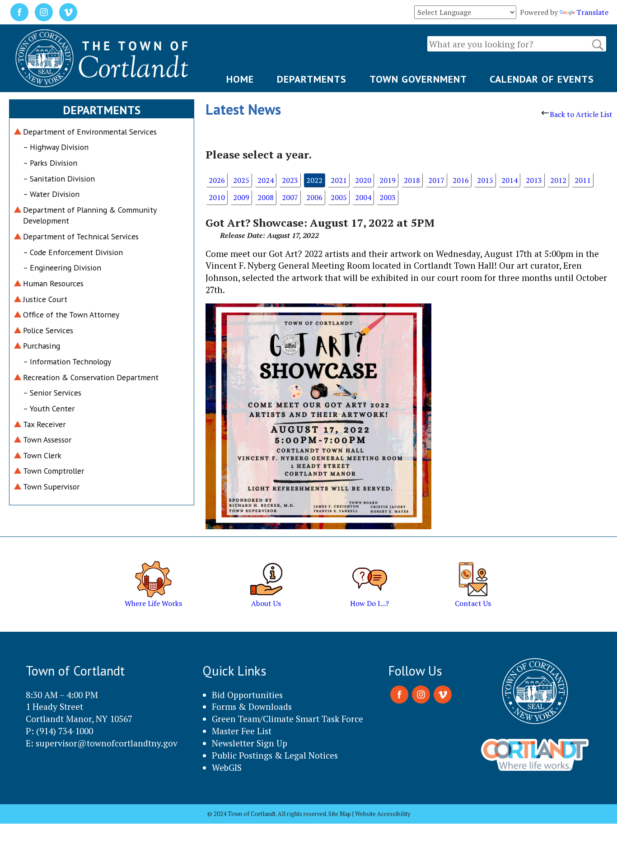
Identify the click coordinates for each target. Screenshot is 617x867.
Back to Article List (581, 114)
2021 (339, 180)
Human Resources (53, 283)
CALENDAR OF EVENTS (542, 79)
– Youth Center (49, 408)
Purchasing (41, 345)
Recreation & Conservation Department (91, 377)
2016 (461, 180)
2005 (339, 197)
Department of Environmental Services (90, 131)
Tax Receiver (44, 424)
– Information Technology (67, 361)
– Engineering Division (62, 267)
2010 (217, 197)
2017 (436, 180)
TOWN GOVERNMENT (418, 79)
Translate (592, 12)
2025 (241, 180)
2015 (485, 180)
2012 (558, 180)
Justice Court (45, 299)
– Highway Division (56, 147)
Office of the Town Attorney (71, 314)
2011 (583, 180)
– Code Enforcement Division (73, 252)
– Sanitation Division (59, 178)
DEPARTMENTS (311, 79)
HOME (240, 79)
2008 (265, 197)
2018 (412, 180)
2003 (387, 197)
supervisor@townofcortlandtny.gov (107, 743)
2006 (314, 197)
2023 (290, 180)
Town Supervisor (51, 486)
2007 (290, 197)
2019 (387, 180)
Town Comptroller (53, 471)
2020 (363, 180)
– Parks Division (50, 163)
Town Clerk (42, 455)
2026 (217, 180)
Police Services (48, 330)
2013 (534, 180)
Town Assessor (47, 439)
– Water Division (51, 194)
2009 (241, 197)
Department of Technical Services (81, 236)
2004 (363, 197)
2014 (509, 180)
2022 (314, 180)
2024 (265, 180)
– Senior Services (52, 392)
